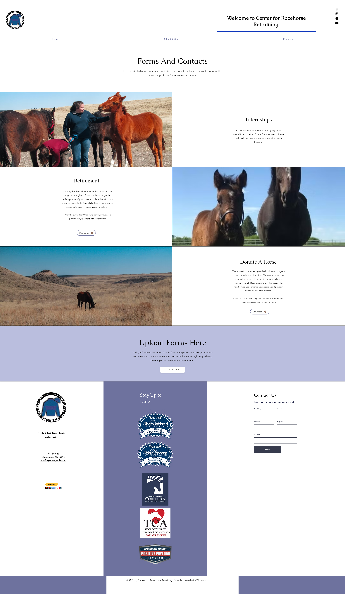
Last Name (281, 409)
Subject (279, 421)
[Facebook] (337, 9)
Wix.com (201, 580)
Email (256, 421)
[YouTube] (337, 23)
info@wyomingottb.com (53, 460)
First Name (258, 409)
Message (257, 434)
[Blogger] (337, 18)
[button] (172, 370)
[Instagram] (337, 14)
